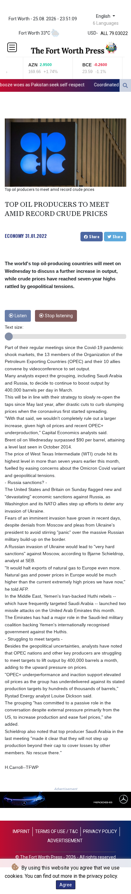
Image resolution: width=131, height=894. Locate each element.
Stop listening (58, 316)
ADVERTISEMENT (65, 840)
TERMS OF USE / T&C (56, 831)
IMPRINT (21, 831)
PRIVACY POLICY (100, 831)
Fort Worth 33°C (34, 33)
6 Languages (106, 23)
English (104, 16)
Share (93, 236)
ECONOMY (14, 235)
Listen (20, 316)
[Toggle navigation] (12, 47)
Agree (65, 884)
